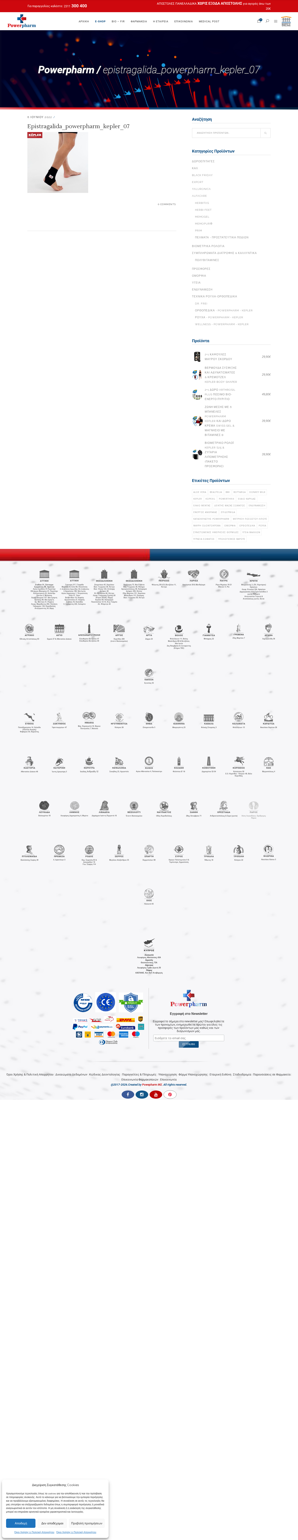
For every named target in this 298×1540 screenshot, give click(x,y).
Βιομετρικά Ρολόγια (208, 246)
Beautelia (216, 492)
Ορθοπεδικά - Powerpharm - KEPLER (224, 310)
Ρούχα (262, 525)
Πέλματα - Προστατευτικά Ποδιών (222, 237)
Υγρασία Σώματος (204, 539)
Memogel (202, 216)
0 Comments (167, 204)
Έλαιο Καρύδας (247, 498)
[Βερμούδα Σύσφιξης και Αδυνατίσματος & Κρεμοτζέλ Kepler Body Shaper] (197, 374)
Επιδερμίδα (228, 512)
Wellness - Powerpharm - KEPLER (222, 324)
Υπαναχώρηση (167, 1074)
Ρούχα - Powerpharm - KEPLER (219, 317)
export (197, 182)
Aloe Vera (199, 492)
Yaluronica (201, 188)
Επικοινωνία (168, 1079)
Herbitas (202, 202)
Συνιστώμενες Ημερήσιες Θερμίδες (216, 532)
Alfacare (199, 195)
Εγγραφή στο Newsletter (189, 1013)
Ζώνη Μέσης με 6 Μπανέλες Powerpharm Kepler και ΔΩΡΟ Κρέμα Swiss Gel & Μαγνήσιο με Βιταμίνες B (220, 421)
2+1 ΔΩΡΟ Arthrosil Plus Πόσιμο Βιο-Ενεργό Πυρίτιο (220, 394)
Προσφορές (201, 268)
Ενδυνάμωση (202, 289)
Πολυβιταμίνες (207, 260)
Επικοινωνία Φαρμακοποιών (139, 1079)
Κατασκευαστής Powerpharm (211, 518)
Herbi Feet (203, 209)
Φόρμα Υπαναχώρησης (193, 1074)
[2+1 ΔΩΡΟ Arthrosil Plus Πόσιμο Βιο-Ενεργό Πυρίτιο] (197, 394)
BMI (228, 492)
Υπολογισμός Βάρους (231, 539)
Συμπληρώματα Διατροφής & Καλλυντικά (224, 253)
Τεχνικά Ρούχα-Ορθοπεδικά (214, 296)
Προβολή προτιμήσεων (86, 1523)
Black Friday (202, 175)
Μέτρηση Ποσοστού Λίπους (250, 518)
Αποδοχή (21, 1523)
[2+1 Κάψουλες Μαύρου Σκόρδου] (197, 357)
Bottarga (240, 492)
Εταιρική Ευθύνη (220, 1074)
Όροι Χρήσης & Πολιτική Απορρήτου (34, 1532)
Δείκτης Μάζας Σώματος (229, 505)
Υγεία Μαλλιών (251, 532)
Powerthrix (226, 498)
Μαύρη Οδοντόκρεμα (207, 525)
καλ (195, 168)
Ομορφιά (199, 275)
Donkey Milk (257, 492)
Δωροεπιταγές (203, 161)
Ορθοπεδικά (247, 525)
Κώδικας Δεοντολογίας (104, 1074)
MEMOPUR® (204, 223)
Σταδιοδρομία (242, 1074)
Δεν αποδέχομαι (52, 1523)
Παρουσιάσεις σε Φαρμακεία (271, 1074)
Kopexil (210, 498)
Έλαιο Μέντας (202, 505)
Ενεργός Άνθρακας (205, 512)
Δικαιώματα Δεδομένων (71, 1074)
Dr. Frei (201, 303)
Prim (198, 230)
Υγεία (196, 282)
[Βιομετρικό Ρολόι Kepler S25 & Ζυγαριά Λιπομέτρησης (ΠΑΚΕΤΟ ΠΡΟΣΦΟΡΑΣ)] (197, 454)
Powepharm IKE (152, 1084)
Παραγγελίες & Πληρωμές (139, 1074)
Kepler (197, 498)
